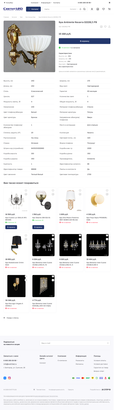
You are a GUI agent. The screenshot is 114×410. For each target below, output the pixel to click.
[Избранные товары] (103, 9)
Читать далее (84, 404)
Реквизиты (80, 360)
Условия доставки (101, 364)
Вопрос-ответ (99, 371)
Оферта (70, 389)
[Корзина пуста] (109, 9)
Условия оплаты (100, 360)
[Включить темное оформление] (109, 3)
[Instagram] (9, 378)
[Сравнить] (101, 27)
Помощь (97, 356)
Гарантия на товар (101, 367)
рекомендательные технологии (46, 396)
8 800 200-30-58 (84, 3)
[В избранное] (105, 27)
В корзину (84, 41)
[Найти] (84, 9)
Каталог (43, 363)
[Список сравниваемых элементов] (98, 9)
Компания (62, 356)
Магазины (79, 364)
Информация (81, 356)
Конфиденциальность (56, 389)
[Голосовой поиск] (80, 9)
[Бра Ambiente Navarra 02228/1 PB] (29, 46)
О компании (62, 360)
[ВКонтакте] (5, 378)
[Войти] (92, 9)
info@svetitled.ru (10, 364)
